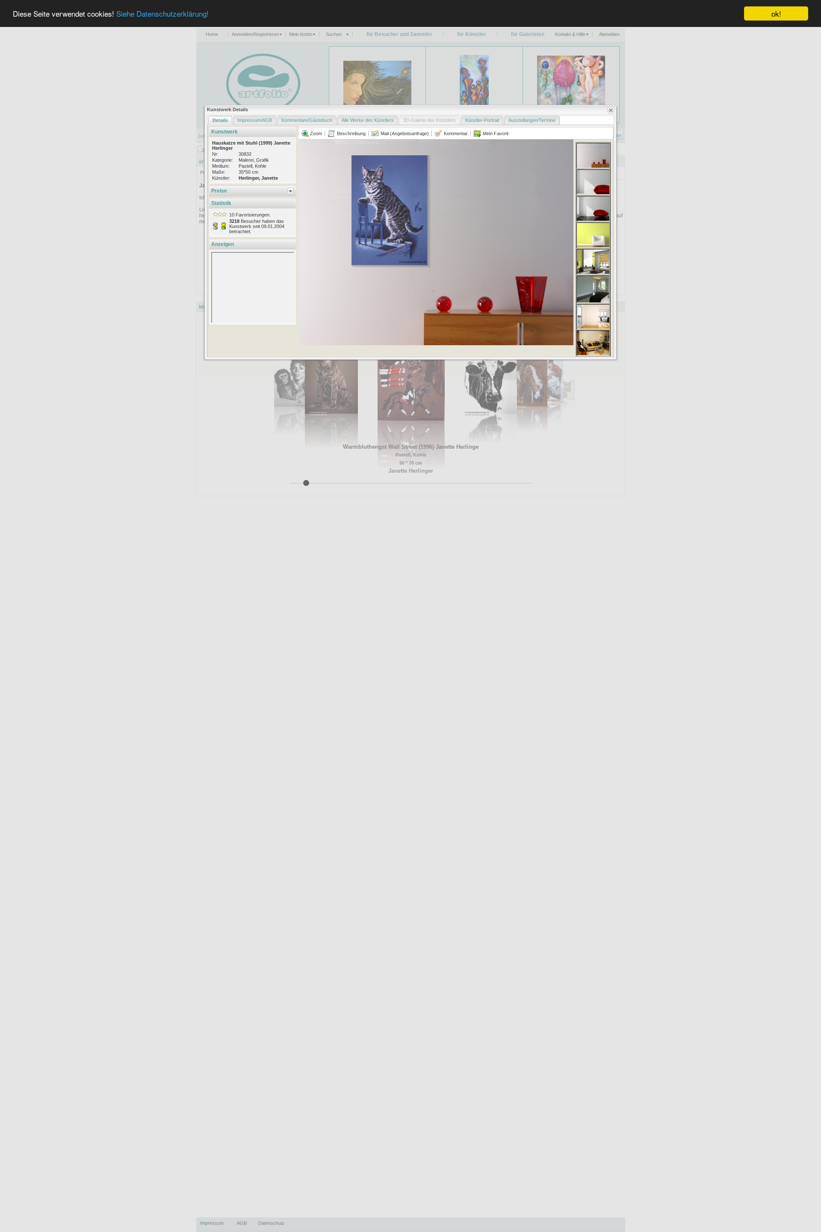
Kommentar (455, 133)
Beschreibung (351, 133)
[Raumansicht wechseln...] (593, 155)
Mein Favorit (494, 133)
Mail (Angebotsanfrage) (404, 133)
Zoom (315, 133)
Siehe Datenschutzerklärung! (162, 14)
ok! (776, 13)
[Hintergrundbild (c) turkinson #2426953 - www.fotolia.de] (436, 242)
